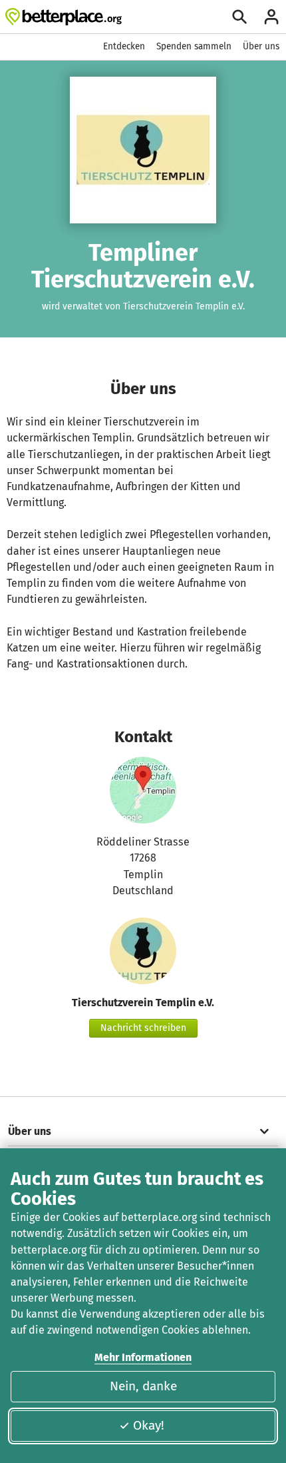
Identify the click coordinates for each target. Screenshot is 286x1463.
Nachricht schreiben (143, 1028)
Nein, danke (143, 1386)
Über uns (261, 46)
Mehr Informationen (143, 1357)
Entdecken (124, 46)
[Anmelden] (271, 17)
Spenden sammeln (193, 46)
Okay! (148, 1425)
